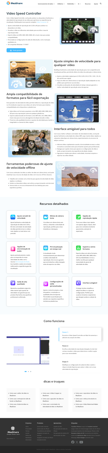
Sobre (27, 426)
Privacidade (29, 429)
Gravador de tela (41, 440)
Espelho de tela (58, 426)
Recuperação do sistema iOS (61, 433)
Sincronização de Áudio (22, 262)
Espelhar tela (80, 431)
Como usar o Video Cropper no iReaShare (52, 394)
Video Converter (42, 22)
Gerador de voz (91, 435)
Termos (27, 431)
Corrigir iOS (84, 426)
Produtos (40, 423)
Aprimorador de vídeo (59, 435)
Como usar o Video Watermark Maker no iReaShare (87, 405)
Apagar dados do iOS (90, 429)
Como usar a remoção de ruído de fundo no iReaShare (20, 400)
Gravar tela (74, 435)
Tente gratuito (17, 50)
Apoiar (96, 4)
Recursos (88, 4)
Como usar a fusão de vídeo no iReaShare (19, 405)
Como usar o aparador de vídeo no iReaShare (53, 400)
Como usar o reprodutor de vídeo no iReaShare (87, 394)
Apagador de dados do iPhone (45, 437)
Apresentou (57, 423)
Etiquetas (74, 423)
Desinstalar (29, 440)
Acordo (27, 433)
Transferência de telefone (44, 431)
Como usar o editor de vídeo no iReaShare (19, 394)
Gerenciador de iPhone (43, 429)
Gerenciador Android (42, 426)
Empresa (28, 423)
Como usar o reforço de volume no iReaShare (86, 400)
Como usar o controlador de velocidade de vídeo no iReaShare (53, 405)
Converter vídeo (89, 437)
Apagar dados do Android (78, 429)
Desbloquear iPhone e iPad (92, 431)
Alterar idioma (10, 438)
